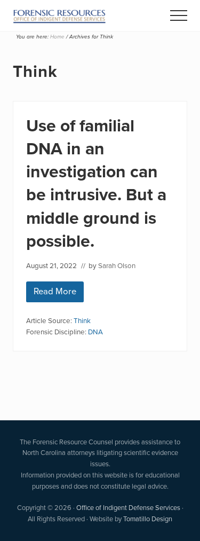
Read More (59, 293)
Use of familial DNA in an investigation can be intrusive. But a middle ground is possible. (96, 183)
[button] (179, 15)
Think (82, 320)
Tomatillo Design (147, 519)
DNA (95, 331)
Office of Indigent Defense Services (128, 508)
